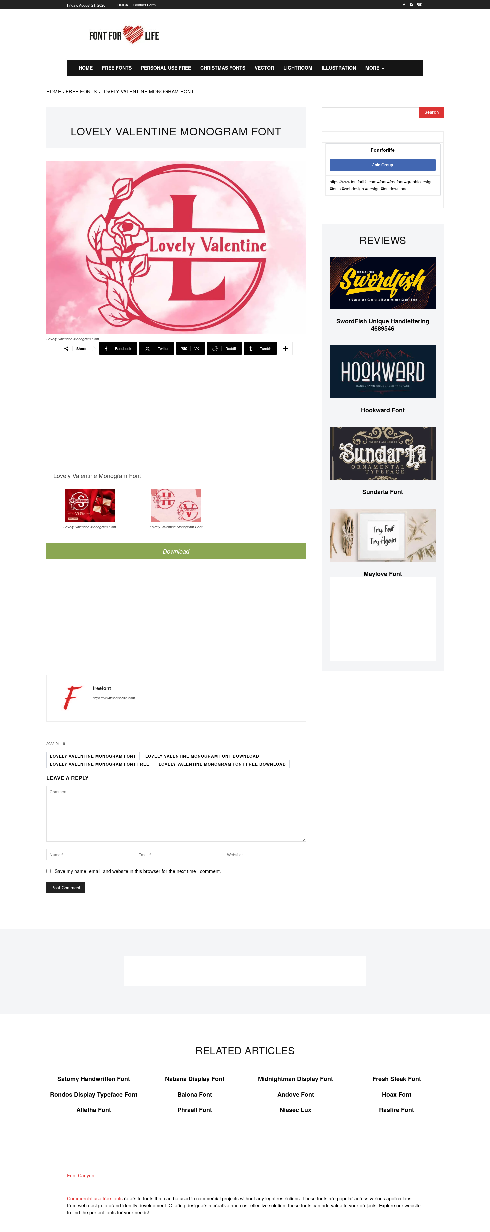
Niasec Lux (295, 1109)
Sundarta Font (382, 491)
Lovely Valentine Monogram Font (93, 756)
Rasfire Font (396, 1109)
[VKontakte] (419, 5)
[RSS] (411, 5)
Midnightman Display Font (295, 1078)
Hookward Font (383, 410)
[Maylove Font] (383, 535)
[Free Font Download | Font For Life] (123, 34)
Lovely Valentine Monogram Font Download (202, 756)
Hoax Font (396, 1094)
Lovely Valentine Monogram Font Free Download (222, 764)
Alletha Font (93, 1109)
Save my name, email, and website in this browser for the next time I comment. (138, 871)
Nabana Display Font (194, 1078)
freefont (102, 688)
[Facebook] (404, 5)
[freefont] (70, 698)
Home (53, 91)
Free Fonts (81, 91)
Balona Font (194, 1094)
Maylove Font (383, 573)
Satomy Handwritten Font (93, 1078)
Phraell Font (194, 1109)
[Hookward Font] (383, 371)
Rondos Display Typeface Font (93, 1094)
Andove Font (295, 1094)
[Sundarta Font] (383, 453)
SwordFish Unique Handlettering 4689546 (382, 325)
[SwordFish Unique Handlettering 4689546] (383, 283)
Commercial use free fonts (95, 1198)
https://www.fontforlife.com (114, 697)
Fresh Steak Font (396, 1078)
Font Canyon (80, 1175)
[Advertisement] (310, 34)
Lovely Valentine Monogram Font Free (99, 764)
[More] (286, 348)
